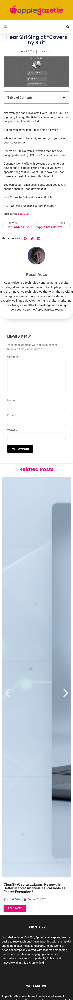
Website (12, 430)
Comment (14, 357)
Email (11, 415)
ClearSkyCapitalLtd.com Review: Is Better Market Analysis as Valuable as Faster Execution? (35, 888)
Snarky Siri (23, 214)
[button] (6, 27)
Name (12, 400)
